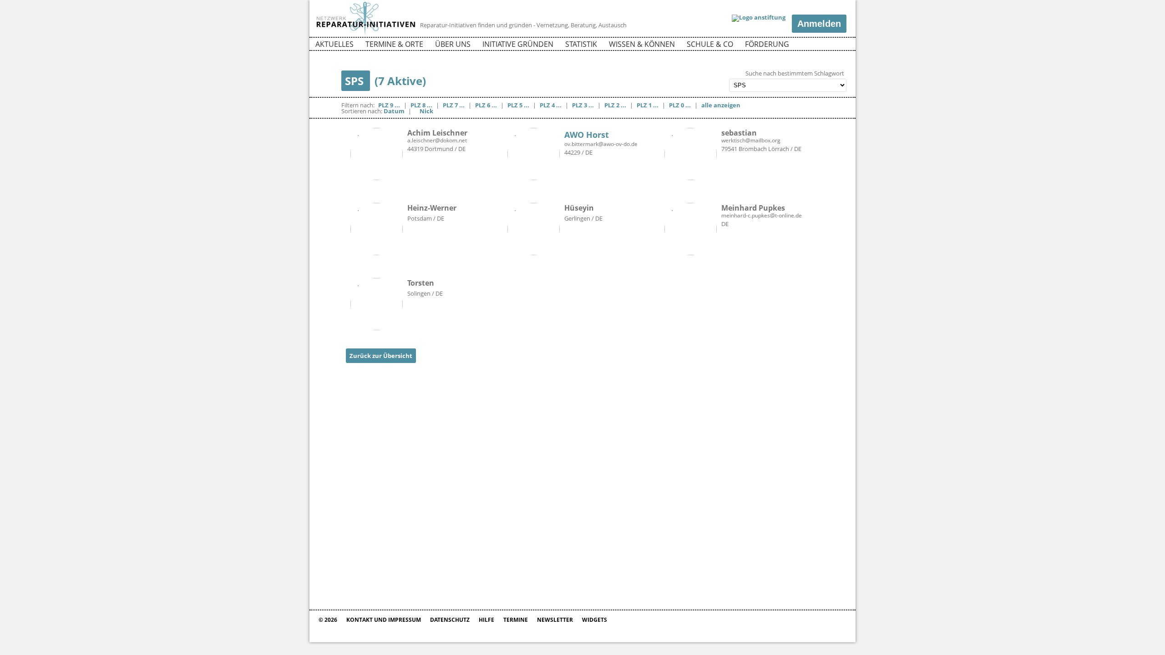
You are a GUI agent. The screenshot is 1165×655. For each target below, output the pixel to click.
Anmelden (819, 24)
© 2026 (328, 620)
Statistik (581, 44)
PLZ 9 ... (389, 105)
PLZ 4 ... (551, 105)
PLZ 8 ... (421, 105)
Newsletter (555, 620)
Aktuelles (334, 44)
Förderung (767, 44)
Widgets (594, 620)
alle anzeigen (720, 105)
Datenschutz (450, 620)
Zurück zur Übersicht (381, 356)
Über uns (453, 44)
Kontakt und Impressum (383, 620)
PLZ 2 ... (615, 105)
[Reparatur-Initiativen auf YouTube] (838, 45)
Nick (426, 111)
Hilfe (486, 620)
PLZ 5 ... (518, 105)
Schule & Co (710, 44)
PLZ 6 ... (486, 105)
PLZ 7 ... (454, 105)
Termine (515, 620)
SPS (355, 80)
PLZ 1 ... (647, 105)
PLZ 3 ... (583, 105)
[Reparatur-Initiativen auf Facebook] (823, 45)
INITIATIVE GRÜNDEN (517, 44)
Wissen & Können (642, 44)
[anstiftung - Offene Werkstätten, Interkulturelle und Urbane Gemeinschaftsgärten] (758, 18)
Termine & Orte (394, 44)
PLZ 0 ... (680, 105)
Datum (394, 111)
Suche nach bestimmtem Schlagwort (794, 73)
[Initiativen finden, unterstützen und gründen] (365, 34)
